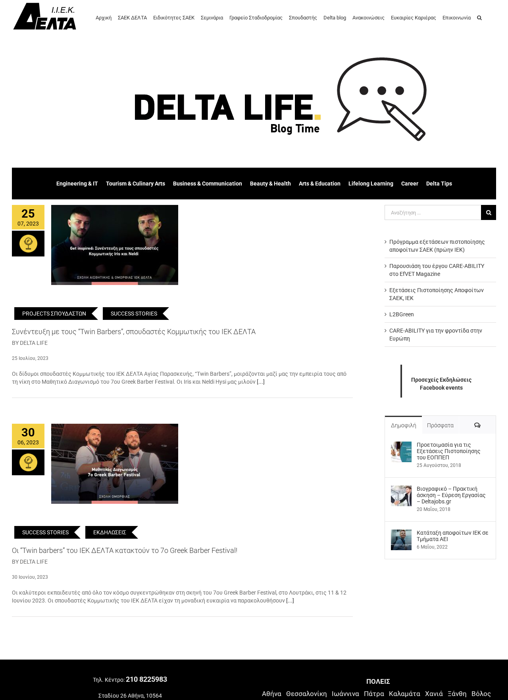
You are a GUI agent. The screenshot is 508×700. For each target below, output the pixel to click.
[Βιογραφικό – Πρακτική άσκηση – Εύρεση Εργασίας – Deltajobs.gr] (401, 489)
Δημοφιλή (403, 425)
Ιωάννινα (345, 694)
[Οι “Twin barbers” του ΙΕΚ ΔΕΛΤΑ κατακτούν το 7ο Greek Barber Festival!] (114, 464)
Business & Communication (207, 183)
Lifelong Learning (370, 183)
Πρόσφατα (440, 425)
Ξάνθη (457, 694)
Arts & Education (320, 183)
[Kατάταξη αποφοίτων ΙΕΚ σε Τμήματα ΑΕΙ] (401, 533)
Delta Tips (439, 183)
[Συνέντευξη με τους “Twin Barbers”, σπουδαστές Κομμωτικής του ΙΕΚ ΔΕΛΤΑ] (114, 245)
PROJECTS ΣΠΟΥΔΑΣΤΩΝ (54, 313)
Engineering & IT (77, 183)
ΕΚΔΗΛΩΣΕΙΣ (109, 532)
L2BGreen (401, 314)
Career (409, 183)
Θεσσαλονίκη (306, 694)
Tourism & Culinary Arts (135, 183)
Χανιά (434, 694)
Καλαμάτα (404, 694)
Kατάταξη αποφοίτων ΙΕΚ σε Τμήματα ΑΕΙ (453, 536)
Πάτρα (374, 694)
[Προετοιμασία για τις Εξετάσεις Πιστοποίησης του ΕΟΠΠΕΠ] (401, 445)
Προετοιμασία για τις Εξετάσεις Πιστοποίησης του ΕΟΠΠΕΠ (449, 451)
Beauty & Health (270, 183)
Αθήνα (271, 694)
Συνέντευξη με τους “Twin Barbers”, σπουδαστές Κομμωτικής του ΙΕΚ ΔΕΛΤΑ (134, 331)
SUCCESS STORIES (134, 313)
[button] (479, 17)
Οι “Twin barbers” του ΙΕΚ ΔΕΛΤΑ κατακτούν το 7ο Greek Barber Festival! (124, 550)
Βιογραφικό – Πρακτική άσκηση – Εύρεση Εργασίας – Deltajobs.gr (451, 495)
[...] (261, 382)
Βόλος (481, 694)
